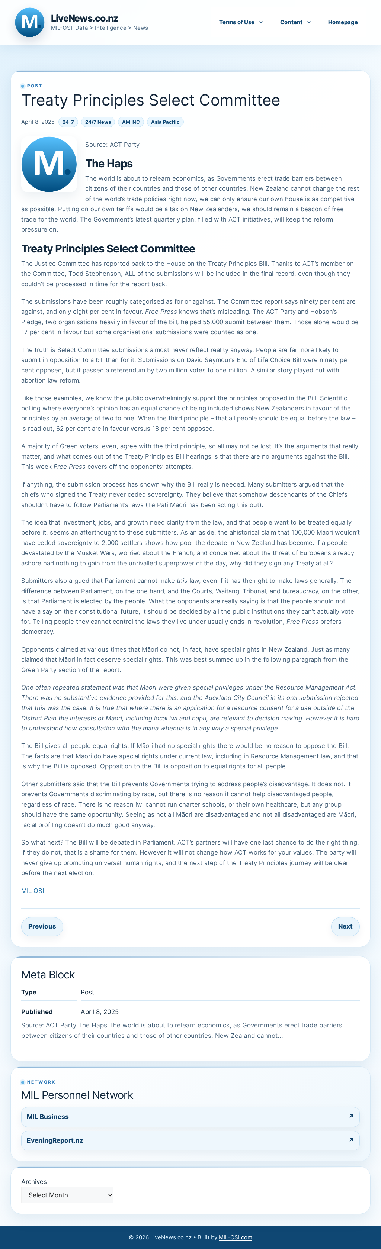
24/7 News (98, 122)
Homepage (343, 22)
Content (291, 22)
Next (345, 926)
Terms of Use (236, 22)
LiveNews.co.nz (84, 18)
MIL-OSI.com (235, 1237)
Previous (42, 926)
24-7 (68, 122)
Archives (34, 1181)
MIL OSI (32, 890)
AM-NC (131, 122)
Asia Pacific (165, 122)
